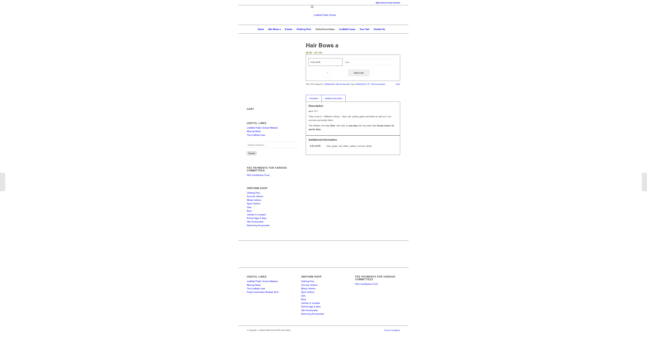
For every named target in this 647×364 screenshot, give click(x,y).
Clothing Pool (253, 192)
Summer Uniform (255, 196)
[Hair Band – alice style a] (2, 182)
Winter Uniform (254, 200)
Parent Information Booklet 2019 (262, 292)
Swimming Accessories (258, 225)
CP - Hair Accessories (376, 84)
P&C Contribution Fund (258, 175)
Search (251, 153)
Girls (249, 207)
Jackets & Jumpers (256, 214)
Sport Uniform (253, 203)
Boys (249, 210)
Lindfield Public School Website (262, 127)
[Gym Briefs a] (644, 182)
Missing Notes (254, 131)
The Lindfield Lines (256, 134)
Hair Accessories (255, 221)
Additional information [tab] (333, 98)
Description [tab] (313, 98)
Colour (315, 62)
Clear (398, 84)
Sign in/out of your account (388, 2)
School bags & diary (257, 218)
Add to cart (359, 72)
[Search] (389, 29)
